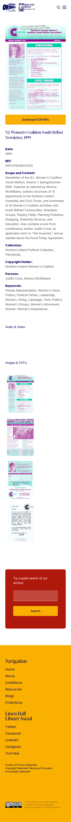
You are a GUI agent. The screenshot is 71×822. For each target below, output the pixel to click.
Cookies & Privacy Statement (21, 764)
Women (10, 309)
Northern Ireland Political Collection (29, 250)
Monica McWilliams (37, 278)
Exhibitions (13, 683)
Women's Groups (17, 304)
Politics (10, 295)
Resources (13, 689)
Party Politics (53, 299)
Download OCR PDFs (35, 119)
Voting (22, 299)
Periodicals (12, 254)
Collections (13, 703)
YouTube (12, 753)
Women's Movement (45, 304)
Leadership (47, 295)
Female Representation (20, 290)
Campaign (35, 299)
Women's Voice (48, 290)
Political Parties (27, 295)
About (10, 676)
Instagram (13, 747)
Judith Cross (13, 278)
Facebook (13, 733)
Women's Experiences (32, 309)
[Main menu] (64, 7)
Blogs (9, 696)
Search (35, 611)
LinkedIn (11, 740)
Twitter (10, 727)
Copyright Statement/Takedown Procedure (29, 768)
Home (10, 669)
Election (10, 299)
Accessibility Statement (17, 771)
